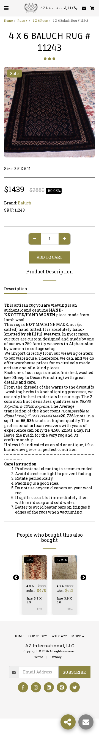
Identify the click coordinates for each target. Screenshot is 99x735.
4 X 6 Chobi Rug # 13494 (61, 588)
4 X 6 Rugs (40, 20)
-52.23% (61, 560)
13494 (70, 609)
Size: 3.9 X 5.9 (34, 600)
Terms (38, 657)
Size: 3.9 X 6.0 (64, 600)
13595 (39, 609)
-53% (28, 560)
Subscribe (74, 672)
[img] (64, 567)
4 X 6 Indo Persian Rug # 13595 (31, 588)
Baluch (24, 203)
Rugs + (23, 20)
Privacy (56, 657)
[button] (6, 7)
